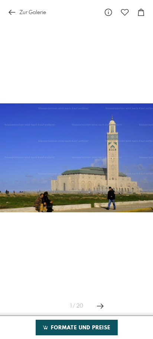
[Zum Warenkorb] (141, 12)
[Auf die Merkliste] (124, 12)
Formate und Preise (79, 327)
